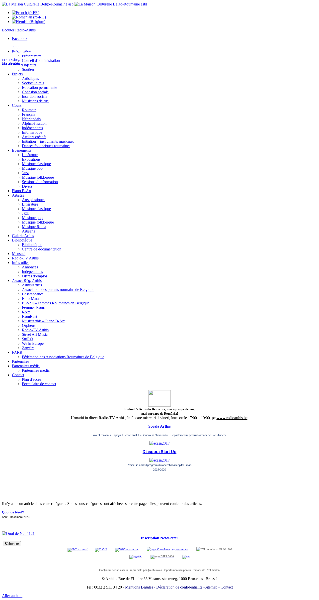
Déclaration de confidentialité (179, 587)
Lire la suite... (11, 63)
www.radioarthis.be (232, 418)
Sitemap (211, 587)
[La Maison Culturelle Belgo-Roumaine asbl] (74, 4)
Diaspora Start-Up (159, 452)
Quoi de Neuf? (13, 512)
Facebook (19, 38)
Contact (227, 587)
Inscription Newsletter (159, 538)
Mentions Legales (139, 587)
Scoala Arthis (159, 426)
